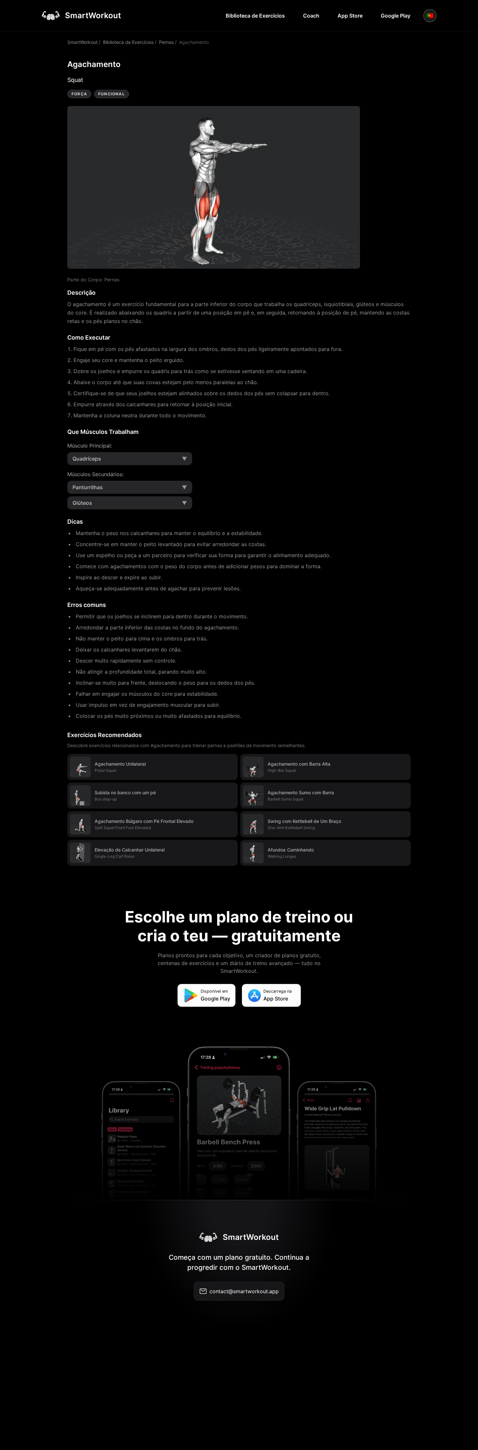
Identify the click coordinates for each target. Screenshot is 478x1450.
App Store (350, 15)
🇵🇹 (429, 15)
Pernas (166, 42)
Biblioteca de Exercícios (255, 15)
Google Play (395, 15)
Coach (311, 15)
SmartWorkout (82, 42)
